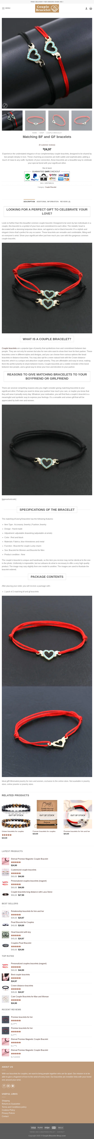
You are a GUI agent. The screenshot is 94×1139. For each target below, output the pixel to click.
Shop (41, 133)
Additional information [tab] (48, 202)
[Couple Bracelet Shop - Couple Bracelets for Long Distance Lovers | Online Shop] (47, 8)
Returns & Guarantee (11, 1104)
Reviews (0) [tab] (65, 202)
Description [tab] (29, 202)
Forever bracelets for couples (44, 831)
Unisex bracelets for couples (13, 831)
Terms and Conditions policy (14, 1107)
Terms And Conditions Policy (42, 1132)
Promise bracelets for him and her (77, 831)
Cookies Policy (8, 1110)
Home (34, 133)
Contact (5, 1116)
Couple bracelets (9, 348)
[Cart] (90, 8)
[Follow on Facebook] (4, 1086)
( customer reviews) (47, 145)
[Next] (87, 63)
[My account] (86, 8)
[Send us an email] (8, 1086)
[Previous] (7, 63)
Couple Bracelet (54, 133)
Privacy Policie (8, 1113)
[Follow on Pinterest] (13, 1086)
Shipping (6, 1101)
